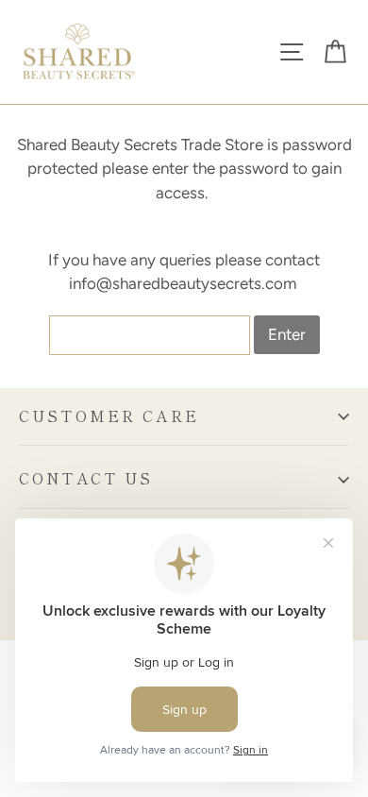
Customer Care (109, 416)
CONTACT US (86, 478)
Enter (287, 334)
